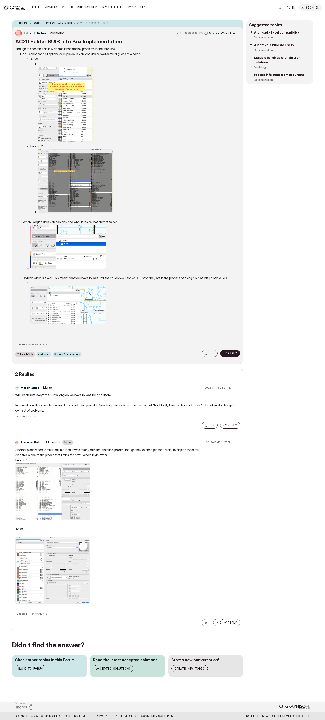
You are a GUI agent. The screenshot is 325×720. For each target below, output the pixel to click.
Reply (232, 353)
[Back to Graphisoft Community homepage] (15, 7)
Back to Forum (30, 668)
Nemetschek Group (296, 716)
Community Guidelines (157, 716)
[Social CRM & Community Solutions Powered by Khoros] (23, 706)
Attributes (44, 354)
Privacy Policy (106, 716)
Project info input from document (279, 75)
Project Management (67, 354)
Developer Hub (112, 7)
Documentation (263, 37)
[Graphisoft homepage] (294, 707)
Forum (36, 7)
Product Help (136, 7)
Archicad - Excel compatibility (276, 32)
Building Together (84, 7)
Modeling (260, 67)
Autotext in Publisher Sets (274, 45)
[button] (205, 353)
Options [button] (238, 23)
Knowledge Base (55, 7)
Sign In (312, 7)
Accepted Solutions (113, 668)
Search (280, 8)
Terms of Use (129, 716)
